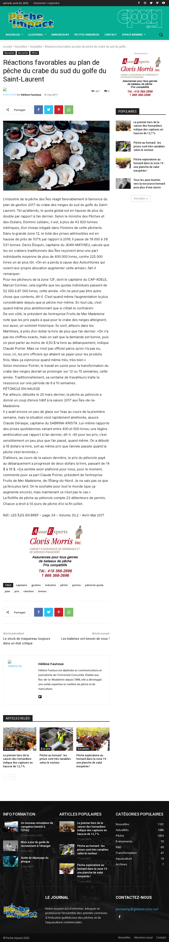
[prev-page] (6, 777)
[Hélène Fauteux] (10, 95)
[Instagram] (145, 3)
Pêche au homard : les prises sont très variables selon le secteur (55, 759)
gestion (36, 585)
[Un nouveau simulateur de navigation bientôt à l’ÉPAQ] (10, 826)
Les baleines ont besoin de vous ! (85, 639)
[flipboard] (40, 695)
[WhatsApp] (68, 109)
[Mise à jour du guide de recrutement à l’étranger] (10, 845)
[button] (161, 35)
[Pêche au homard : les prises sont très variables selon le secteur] (56, 739)
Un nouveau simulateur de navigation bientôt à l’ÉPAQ (37, 826)
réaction (29, 591)
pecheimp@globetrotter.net (137, 909)
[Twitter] (151, 3)
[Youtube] (163, 3)
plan (7, 591)
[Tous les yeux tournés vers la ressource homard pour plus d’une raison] (123, 183)
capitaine (21, 585)
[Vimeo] (157, 3)
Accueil (7, 46)
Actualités (36, 46)
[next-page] (13, 777)
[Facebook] (138, 3)
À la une (9, 748)
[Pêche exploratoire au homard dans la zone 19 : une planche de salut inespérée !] (93, 739)
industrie (50, 585)
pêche (64, 585)
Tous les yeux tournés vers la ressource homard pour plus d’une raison (149, 183)
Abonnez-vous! (143, 937)
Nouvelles (21, 46)
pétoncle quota (94, 585)
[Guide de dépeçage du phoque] (10, 861)
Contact (161, 937)
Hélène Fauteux (31, 94)
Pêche (35, 52)
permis (76, 585)
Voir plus (139, 198)
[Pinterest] (58, 109)
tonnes (42, 591)
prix (17, 591)
